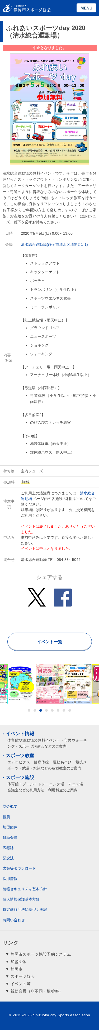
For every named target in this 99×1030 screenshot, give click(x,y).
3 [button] (40, 710)
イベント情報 (20, 733)
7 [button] (64, 710)
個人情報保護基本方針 (21, 899)
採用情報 (10, 879)
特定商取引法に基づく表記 (25, 909)
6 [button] (58, 710)
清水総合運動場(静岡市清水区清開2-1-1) (54, 244)
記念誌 (8, 858)
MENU (86, 8)
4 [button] (46, 710)
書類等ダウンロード (19, 868)
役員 (6, 817)
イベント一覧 (49, 641)
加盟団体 (10, 827)
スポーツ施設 (20, 777)
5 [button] (52, 710)
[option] (22, 684)
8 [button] (69, 710)
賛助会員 (10, 837)
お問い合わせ (14, 920)
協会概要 (10, 806)
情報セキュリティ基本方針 (25, 889)
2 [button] (35, 710)
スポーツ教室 (20, 755)
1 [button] (29, 710)
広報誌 (8, 848)
